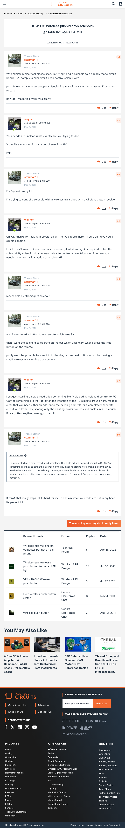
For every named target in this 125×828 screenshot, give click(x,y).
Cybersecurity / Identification (62, 768)
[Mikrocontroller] (75, 734)
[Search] (113, 4)
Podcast (103, 777)
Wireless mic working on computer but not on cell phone (38, 549)
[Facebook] (6, 727)
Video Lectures (106, 804)
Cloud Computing (57, 761)
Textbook (103, 800)
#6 (118, 317)
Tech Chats (105, 789)
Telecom (52, 808)
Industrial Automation (58, 776)
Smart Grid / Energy (58, 804)
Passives (9, 792)
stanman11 (54, 32)
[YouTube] (34, 727)
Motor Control (55, 800)
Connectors (11, 757)
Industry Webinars (108, 765)
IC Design (10, 780)
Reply (115, 107)
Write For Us (15, 711)
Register (101, 703)
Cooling (9, 761)
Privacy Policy (77, 825)
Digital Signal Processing (60, 772)
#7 (118, 381)
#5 (118, 279)
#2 (118, 120)
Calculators (105, 750)
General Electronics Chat (68, 596)
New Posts (72, 42)
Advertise (44, 705)
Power (8, 800)
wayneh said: (16, 455)
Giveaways (104, 757)
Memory (9, 784)
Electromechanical (14, 772)
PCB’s (8, 796)
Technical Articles (108, 796)
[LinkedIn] (20, 727)
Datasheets (104, 754)
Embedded (10, 776)
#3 (118, 174)
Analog (8, 753)
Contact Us (45, 711)
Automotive (53, 757)
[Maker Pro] (86, 727)
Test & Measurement (15, 811)
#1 (119, 57)
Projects (103, 781)
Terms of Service (94, 825)
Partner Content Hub (109, 793)
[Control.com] (96, 721)
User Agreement (112, 825)
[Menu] (4, 4)
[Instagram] (27, 727)
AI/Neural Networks (58, 749)
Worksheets (105, 808)
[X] (13, 727)
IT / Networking (55, 784)
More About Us (17, 705)
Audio (51, 753)
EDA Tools (10, 768)
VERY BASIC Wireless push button (36, 581)
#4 (118, 221)
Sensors (9, 808)
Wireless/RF (11, 815)
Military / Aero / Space (59, 796)
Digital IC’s (10, 765)
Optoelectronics (13, 788)
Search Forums (55, 42)
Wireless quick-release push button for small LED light (39, 566)
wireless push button (36, 612)
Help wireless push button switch (39, 596)
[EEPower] (69, 727)
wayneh (29, 119)
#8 (118, 434)
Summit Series (106, 785)
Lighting (52, 788)
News (101, 773)
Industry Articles (107, 761)
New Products (106, 769)
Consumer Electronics (59, 765)
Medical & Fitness (57, 792)
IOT (49, 780)
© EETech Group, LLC (15, 825)
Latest (8, 749)
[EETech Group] (71, 721)
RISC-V (8, 804)
